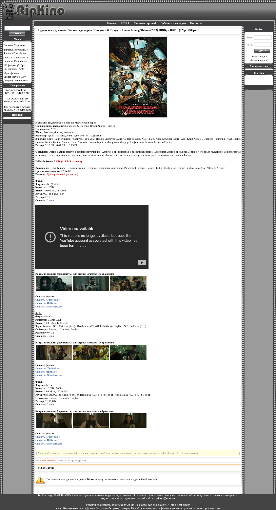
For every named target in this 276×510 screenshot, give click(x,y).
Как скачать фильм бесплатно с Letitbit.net (17, 100)
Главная (112, 23)
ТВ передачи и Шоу (14, 76)
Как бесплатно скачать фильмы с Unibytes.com (17, 108)
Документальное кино (15, 80)
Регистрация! (259, 56)
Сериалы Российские (15, 60)
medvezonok (48, 460)
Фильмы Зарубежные (15, 49)
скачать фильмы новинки (166, 508)
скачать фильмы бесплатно (92, 508)
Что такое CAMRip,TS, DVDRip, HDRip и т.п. (17, 91)
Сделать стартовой (145, 23)
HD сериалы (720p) (14, 68)
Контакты (196, 23)
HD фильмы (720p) (13, 65)
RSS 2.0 (125, 23)
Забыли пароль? (259, 59)
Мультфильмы (11, 73)
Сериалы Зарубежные (15, 57)
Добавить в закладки (173, 23)
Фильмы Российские (14, 53)
